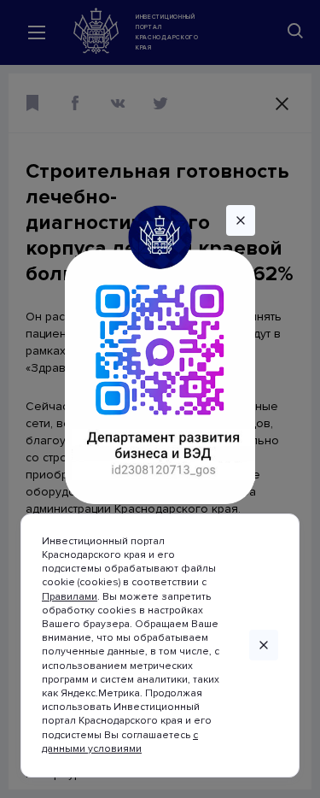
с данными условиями (120, 742)
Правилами (69, 596)
